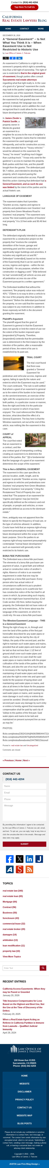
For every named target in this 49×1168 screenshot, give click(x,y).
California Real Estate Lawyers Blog (24, 18)
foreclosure (11, 918)
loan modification (14, 945)
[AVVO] (10, 869)
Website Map (24, 1115)
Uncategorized (32, 745)
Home (8, 29)
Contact (24, 29)
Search (43, 968)
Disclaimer (24, 1092)
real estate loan (13, 896)
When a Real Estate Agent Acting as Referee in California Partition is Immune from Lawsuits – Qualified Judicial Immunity (23, 1024)
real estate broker (14, 929)
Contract (9, 907)
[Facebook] (10, 859)
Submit (24, 844)
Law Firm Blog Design (23, 1164)
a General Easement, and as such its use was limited (24, 184)
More (41, 29)
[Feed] (29, 869)
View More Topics (12, 956)
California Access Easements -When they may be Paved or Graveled (24, 990)
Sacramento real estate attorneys (20, 80)
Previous (8, 760)
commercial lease (14, 923)
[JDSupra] (19, 869)
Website (24, 1084)
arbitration (10, 940)
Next (26, 760)
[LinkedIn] (29, 859)
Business (10, 913)
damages (10, 934)
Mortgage (10, 902)
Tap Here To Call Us (24, 7)
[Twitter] (19, 859)
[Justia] (39, 859)
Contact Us (24, 1107)
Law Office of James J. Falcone (24, 1157)
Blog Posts (24, 1123)
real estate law (17, 745)
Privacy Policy (24, 1099)
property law (11, 951)
